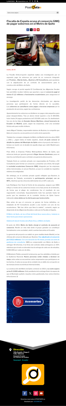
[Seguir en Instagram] (34, 29)
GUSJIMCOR (38, 401)
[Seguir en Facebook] (27, 29)
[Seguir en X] (31, 29)
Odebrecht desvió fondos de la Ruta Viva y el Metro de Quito (28, 221)
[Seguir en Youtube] (38, 29)
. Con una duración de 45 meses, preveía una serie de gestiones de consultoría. (33, 239)
